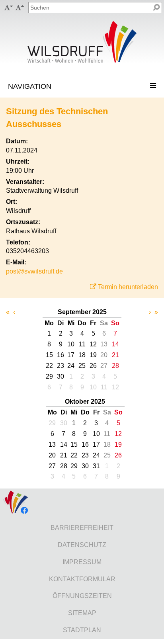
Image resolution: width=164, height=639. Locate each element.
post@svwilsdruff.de (34, 271)
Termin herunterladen (128, 286)
